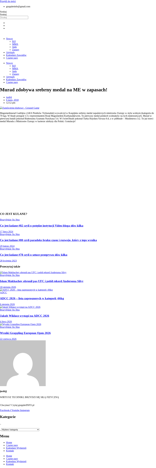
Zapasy (15, 49)
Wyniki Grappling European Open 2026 (25, 333)
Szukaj (3, 11)
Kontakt (10, 450)
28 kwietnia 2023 (8, 260)
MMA (15, 44)
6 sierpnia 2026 (7, 304)
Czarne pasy (12, 58)
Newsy (9, 38)
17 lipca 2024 (6, 231)
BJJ (14, 41)
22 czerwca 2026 (8, 339)
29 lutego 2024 (7, 246)
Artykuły (10, 52)
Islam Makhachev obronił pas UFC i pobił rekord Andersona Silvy (41, 281)
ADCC (3, 292)
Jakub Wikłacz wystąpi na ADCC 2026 (24, 315)
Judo (14, 47)
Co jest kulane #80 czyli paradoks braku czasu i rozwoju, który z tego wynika (48, 240)
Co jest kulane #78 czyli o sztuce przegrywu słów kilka (33, 254)
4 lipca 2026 (6, 321)
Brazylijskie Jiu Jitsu (10, 219)
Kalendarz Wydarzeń (16, 448)
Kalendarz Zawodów (16, 55)
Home (9, 442)
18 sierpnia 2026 (8, 287)
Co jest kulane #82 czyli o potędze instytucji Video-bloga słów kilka (41, 225)
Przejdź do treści (8, 1)
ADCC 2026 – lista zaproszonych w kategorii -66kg (32, 298)
